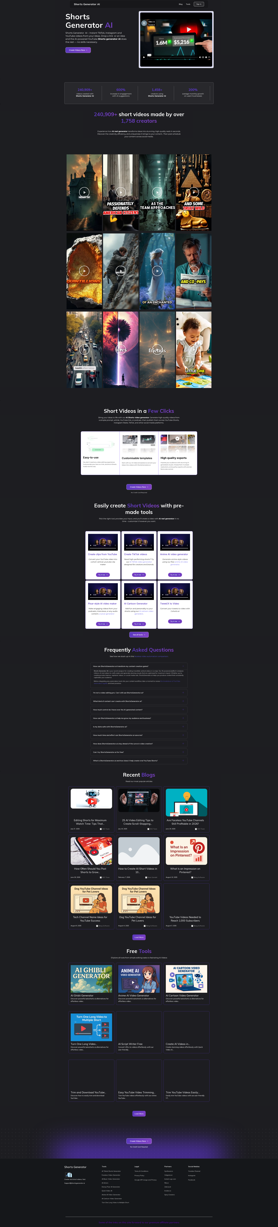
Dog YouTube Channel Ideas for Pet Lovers (137, 919)
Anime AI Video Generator (133, 995)
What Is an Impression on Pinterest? (185, 870)
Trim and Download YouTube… (88, 1092)
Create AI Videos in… (178, 1044)
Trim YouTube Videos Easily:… (183, 1092)
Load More (139, 937)
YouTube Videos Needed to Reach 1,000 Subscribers (185, 919)
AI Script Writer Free (130, 1044)
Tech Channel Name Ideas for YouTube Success (90, 919)
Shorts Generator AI (87, 4)
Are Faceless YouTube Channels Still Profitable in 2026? (185, 822)
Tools (188, 4)
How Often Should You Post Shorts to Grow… (90, 870)
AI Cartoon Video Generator (182, 995)
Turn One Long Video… (84, 1044)
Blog (180, 4)
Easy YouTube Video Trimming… (136, 1092)
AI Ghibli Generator (82, 995)
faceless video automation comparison (151, 656)
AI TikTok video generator (141, 562)
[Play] (84, 192)
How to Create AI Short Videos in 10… (137, 870)
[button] (69, 192)
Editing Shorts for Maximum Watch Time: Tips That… (90, 822)
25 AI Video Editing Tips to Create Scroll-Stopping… (137, 822)
